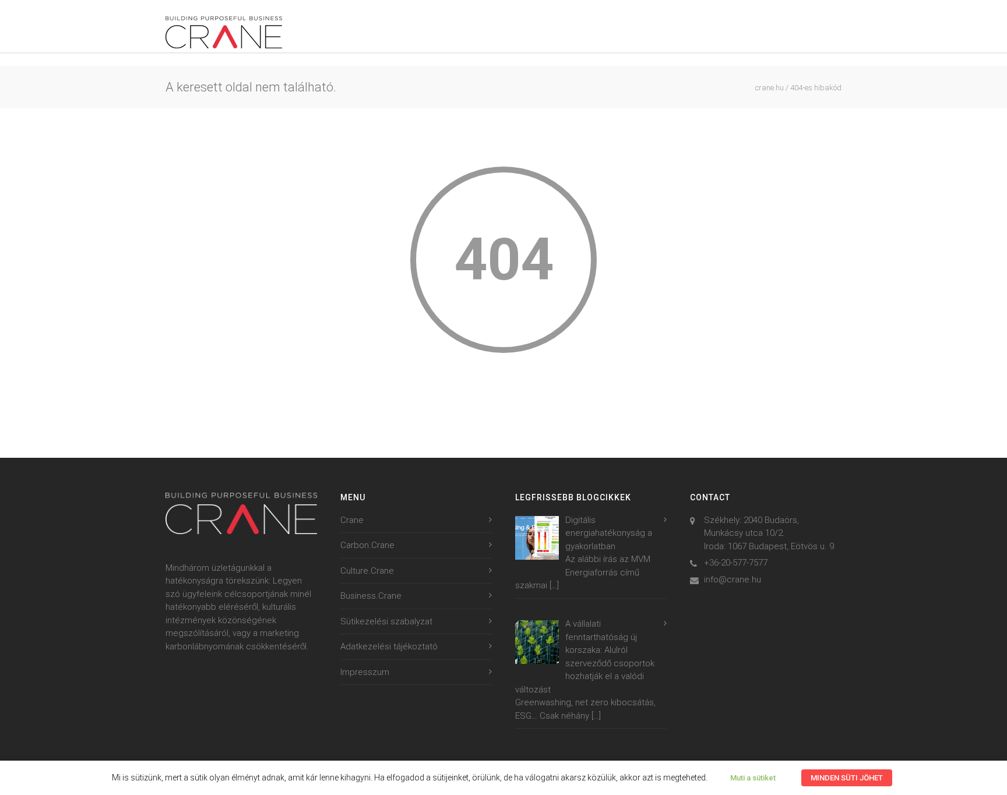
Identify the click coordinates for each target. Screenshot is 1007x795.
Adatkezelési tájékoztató (389, 646)
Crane (352, 520)
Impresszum (364, 672)
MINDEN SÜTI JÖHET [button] (847, 777)
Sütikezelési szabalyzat (386, 621)
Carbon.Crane (367, 545)
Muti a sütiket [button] (753, 777)
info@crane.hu (732, 579)
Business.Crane (371, 596)
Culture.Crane (367, 571)
